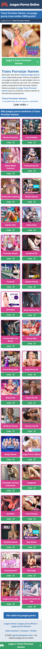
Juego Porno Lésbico (31, 454)
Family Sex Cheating (10, 196)
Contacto (24, 631)
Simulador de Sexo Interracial (10, 484)
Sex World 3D (31, 253)
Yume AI (10, 281)
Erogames (31, 483)
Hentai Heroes (31, 196)
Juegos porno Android (21, 626)
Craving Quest (10, 570)
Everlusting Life (31, 165)
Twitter (33, 631)
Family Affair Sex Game (10, 339)
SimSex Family (31, 281)
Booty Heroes (10, 454)
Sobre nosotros (12, 631)
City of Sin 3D (31, 398)
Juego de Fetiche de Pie (31, 600)
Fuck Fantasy (31, 514)
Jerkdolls (10, 514)
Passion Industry (10, 137)
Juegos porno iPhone (27, 623)
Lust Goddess (31, 137)
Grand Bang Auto (10, 369)
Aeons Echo (31, 225)
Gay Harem (32, 542)
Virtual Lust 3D (31, 426)
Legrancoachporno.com (22, 635)
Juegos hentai (10, 623)
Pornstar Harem (10, 253)
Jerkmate (10, 309)
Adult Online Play (31, 310)
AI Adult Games (10, 542)
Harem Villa (10, 225)
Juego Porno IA (31, 369)
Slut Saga (31, 570)
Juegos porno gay (10, 599)
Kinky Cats (10, 398)
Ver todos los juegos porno (21, 615)
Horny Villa (31, 338)
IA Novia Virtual (10, 426)
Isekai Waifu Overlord (10, 167)
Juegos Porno (6, 21)
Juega (9, 142)
